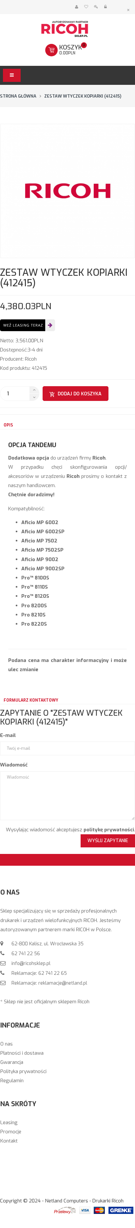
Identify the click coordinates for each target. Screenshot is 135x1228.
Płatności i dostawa (22, 1053)
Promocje (10, 1131)
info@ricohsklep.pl (30, 963)
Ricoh (31, 359)
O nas (6, 1044)
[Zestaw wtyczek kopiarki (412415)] (67, 191)
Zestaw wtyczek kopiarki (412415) (82, 96)
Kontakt (9, 1141)
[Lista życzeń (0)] (86, 7)
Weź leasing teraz (23, 325)
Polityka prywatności (23, 1071)
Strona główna (18, 96)
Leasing (9, 1122)
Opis (8, 425)
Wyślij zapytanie (107, 841)
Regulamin (12, 1080)
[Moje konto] (76, 7)
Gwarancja (11, 1062)
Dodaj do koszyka (80, 394)
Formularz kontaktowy (31, 700)
